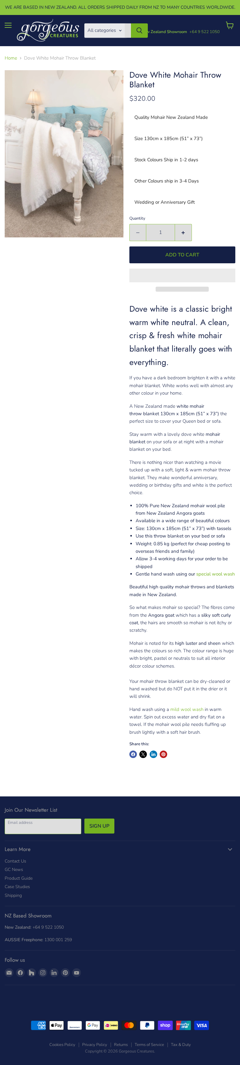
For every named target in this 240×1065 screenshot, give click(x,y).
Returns (121, 1045)
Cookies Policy (62, 1045)
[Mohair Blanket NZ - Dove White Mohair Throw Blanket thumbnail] (11, 253)
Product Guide (18, 878)
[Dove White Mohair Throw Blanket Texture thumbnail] (27, 253)
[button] (182, 275)
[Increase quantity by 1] (183, 232)
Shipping (13, 895)
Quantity (137, 218)
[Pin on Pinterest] (163, 754)
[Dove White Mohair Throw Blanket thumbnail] (61, 253)
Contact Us (15, 861)
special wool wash (215, 574)
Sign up (99, 826)
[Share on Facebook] (133, 754)
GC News (14, 870)
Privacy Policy (94, 1045)
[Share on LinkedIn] (153, 754)
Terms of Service (149, 1045)
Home (11, 58)
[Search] (139, 30)
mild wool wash (186, 709)
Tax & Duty (181, 1045)
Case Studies (17, 887)
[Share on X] (143, 754)
